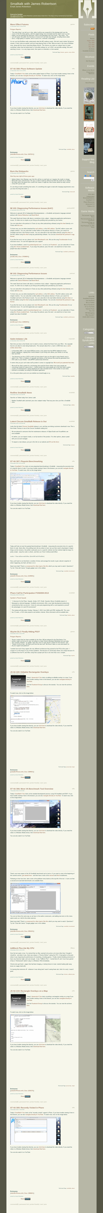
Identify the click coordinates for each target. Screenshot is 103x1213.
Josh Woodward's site (41, 239)
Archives (91, 49)
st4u (73, 68)
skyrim (73, 655)
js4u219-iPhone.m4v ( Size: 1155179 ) (22, 1090)
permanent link (24, 63)
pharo (73, 149)
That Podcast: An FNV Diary (87, 226)
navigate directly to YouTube (32, 75)
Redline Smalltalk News (21, 393)
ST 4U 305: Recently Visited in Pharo (27, 1108)
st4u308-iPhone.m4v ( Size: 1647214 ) (22, 154)
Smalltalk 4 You (20, 73)
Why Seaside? (89, 315)
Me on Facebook (89, 304)
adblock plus (71, 974)
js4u (73, 672)
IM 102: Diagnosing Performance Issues (28, 273)
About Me (91, 296)
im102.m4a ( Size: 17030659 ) (20, 256)
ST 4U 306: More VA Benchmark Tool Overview (31, 789)
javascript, (68, 1085)
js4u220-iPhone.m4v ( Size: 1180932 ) (22, 772)
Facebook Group (37, 684)
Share (22, 57)
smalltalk (69, 149)
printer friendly (34, 63)
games (73, 24)
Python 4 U (91, 206)
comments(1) (14, 333)
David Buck (35, 215)
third (58, 875)
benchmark (72, 571)
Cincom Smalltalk (27, 426)
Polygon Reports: (15, 29)
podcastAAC (71, 208)
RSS (92, 28)
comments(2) (14, 387)
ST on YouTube (89, 307)
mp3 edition (39, 228)
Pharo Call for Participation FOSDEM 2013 (29, 593)
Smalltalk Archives (88, 51)
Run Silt (91, 311)
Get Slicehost (90, 61)
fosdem (69, 615)
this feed (63, 223)
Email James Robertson (20, 7)
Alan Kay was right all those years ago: (22, 176)
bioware (62, 52)
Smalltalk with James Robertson (33, 4)
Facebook (54, 244)
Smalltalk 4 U (90, 200)
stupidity (72, 376)
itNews (73, 948)
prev (45, 63)
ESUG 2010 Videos (88, 317)
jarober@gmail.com (35, 244)
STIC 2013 (91, 194)
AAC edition (51, 228)
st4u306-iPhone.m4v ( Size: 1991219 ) (22, 931)
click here (42, 108)
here (28, 686)
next (41, 63)
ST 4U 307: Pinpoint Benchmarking (26, 461)
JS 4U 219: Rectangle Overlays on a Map (29, 991)
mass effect (72, 52)
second (51, 875)
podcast (72, 273)
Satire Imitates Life (18, 339)
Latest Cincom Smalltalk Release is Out (28, 421)
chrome (66, 974)
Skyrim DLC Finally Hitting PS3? (25, 632)
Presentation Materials (90, 72)
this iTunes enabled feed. (21, 246)
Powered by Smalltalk (16, 14)
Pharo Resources (89, 202)
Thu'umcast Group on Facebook (87, 219)
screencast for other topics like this (37, 566)
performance (71, 251)
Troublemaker (63, 239)
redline (73, 405)
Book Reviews (90, 82)
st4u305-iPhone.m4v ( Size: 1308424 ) (22, 1193)
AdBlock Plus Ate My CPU (22, 948)
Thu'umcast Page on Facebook (88, 223)
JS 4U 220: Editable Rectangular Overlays (29, 672)
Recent (92, 38)
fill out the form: (54, 442)
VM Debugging (89, 313)
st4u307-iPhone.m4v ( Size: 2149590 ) (22, 576)
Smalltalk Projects (88, 298)
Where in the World (88, 70)
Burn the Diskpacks (19, 171)
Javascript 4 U (90, 204)
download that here (39, 110)
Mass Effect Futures (19, 24)
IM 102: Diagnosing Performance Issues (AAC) (31, 208)
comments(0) (14, 63)
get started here (27, 875)
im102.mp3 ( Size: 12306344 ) (20, 322)
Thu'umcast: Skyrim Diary (88, 216)
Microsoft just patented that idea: (64, 362)
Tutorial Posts (90, 309)
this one (19, 225)
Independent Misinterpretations (88, 197)
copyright (72, 339)
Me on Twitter (90, 302)
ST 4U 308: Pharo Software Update (26, 69)
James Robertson (23, 215)
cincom (73, 444)
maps (73, 766)
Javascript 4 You (36, 677)
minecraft (72, 191)
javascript (68, 766)
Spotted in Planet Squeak (18, 598)
